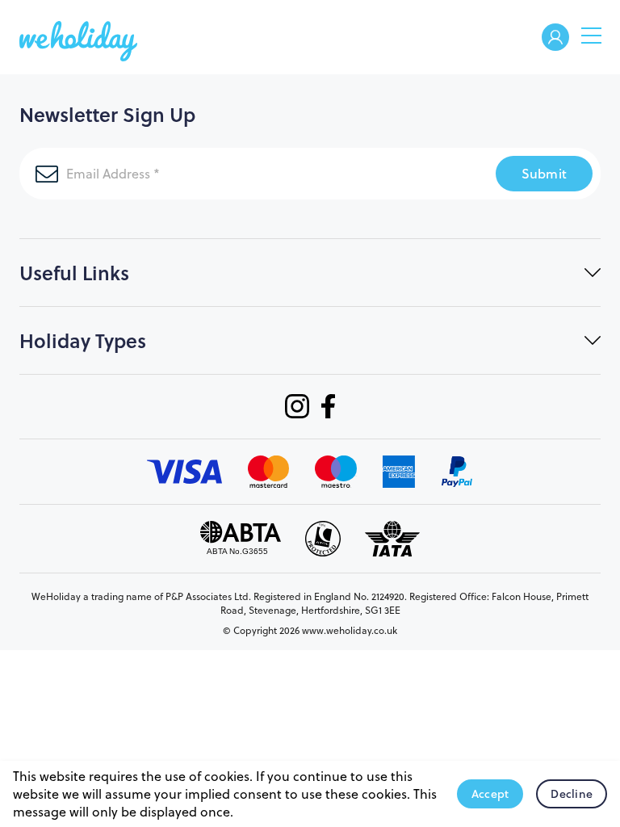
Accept (490, 794)
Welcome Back (555, 38)
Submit (545, 173)
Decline (572, 794)
